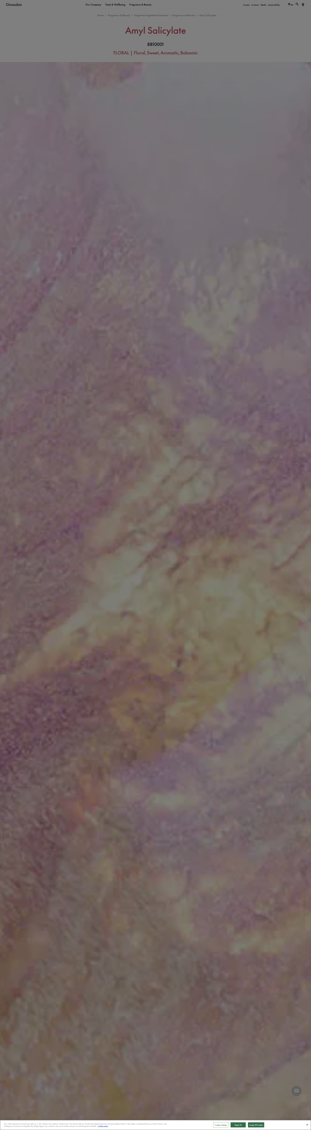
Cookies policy (103, 1126)
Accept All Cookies (256, 1125)
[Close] (307, 1124)
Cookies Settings (221, 1125)
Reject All (238, 1125)
